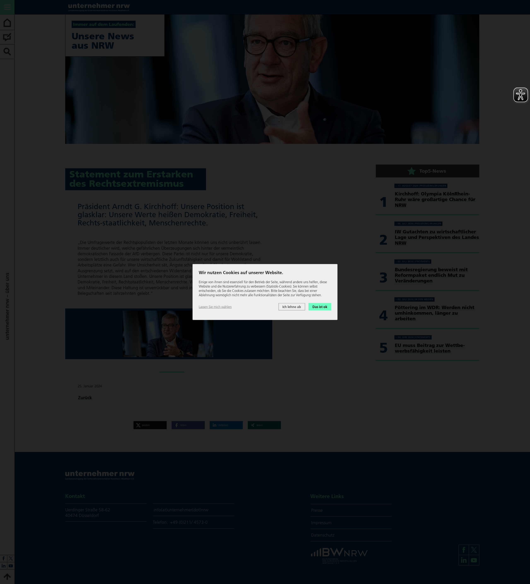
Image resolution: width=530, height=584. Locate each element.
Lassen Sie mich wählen (215, 307)
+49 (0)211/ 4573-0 (189, 522)
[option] (168, 333)
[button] (150, 425)
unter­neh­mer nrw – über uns (7, 306)
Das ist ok (319, 307)
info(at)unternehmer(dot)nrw (181, 509)
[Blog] (7, 37)
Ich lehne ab (291, 307)
